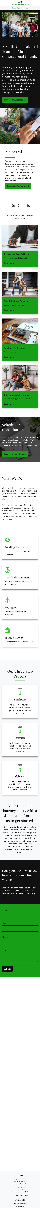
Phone (5, 937)
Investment (20, 1206)
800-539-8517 (22, 1182)
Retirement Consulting (20, 1204)
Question (6, 950)
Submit (7, 969)
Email (4, 923)
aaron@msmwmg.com (20, 1195)
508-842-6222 (22, 1179)
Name (4, 910)
